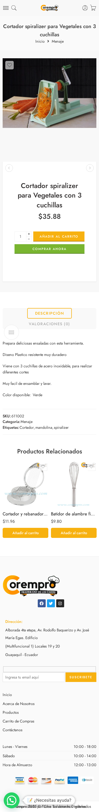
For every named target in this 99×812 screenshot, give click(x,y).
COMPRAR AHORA (49, 249)
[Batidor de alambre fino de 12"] (74, 484)
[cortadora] (49, 93)
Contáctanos (12, 730)
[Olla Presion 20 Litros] (9, 168)
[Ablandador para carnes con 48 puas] (90, 168)
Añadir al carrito (59, 236)
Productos (11, 712)
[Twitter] (51, 603)
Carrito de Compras (18, 721)
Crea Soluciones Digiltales (65, 806)
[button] (25, 533)
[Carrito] (93, 8)
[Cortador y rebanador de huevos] (25, 484)
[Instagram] (60, 603)
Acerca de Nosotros (19, 703)
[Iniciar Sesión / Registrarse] (85, 8)
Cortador (27, 427)
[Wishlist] (9, 65)
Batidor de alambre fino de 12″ (74, 514)
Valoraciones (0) (49, 324)
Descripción (49, 313)
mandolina (43, 427)
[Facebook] (42, 603)
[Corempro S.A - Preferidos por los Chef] (49, 8)
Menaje (58, 41)
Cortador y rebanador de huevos (25, 514)
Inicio (40, 41)
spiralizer (61, 427)
